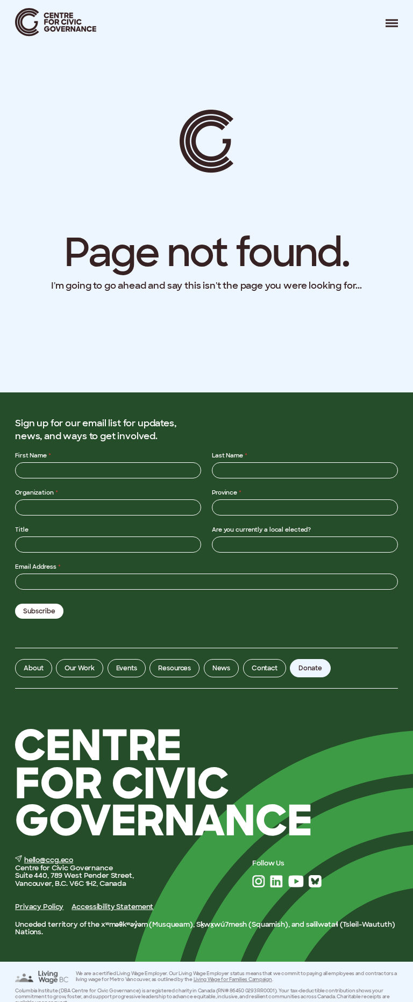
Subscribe (39, 611)
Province (226, 492)
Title (21, 529)
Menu (388, 23)
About (33, 668)
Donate (310, 668)
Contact (264, 668)
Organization (36, 492)
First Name (33, 455)
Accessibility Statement (112, 906)
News (221, 668)
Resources (174, 668)
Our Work (80, 668)
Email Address (37, 566)
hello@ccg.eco (48, 859)
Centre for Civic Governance (56, 22)
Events (126, 668)
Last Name (229, 455)
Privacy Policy (39, 906)
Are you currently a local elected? (261, 529)
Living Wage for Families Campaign (233, 979)
